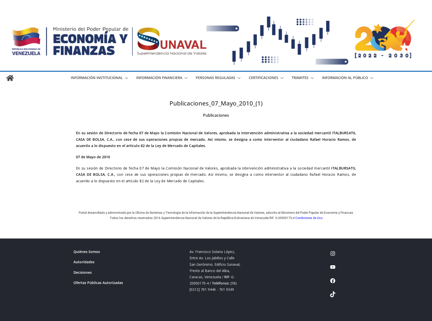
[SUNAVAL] (10, 78)
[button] (125, 78)
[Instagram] (333, 255)
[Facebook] (333, 282)
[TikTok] (333, 296)
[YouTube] (333, 268)
